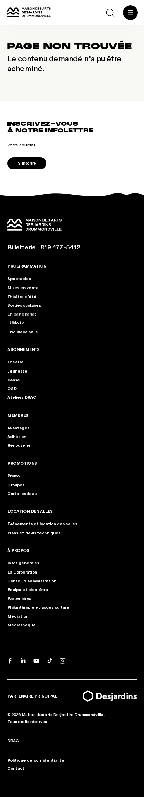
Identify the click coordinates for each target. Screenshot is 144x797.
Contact (15, 767)
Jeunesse (17, 370)
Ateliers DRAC (21, 397)
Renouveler (18, 445)
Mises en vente (23, 287)
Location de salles (30, 510)
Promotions (22, 462)
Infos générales (23, 563)
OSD (11, 388)
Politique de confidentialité (35, 759)
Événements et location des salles (42, 523)
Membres (17, 415)
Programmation (26, 265)
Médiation (17, 616)
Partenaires (19, 598)
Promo (13, 475)
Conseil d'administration (31, 580)
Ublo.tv (17, 322)
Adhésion (16, 436)
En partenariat (21, 314)
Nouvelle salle (24, 331)
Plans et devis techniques (33, 532)
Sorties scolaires (24, 305)
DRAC (13, 740)
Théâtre (15, 362)
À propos (18, 550)
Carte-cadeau (22, 493)
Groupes (15, 484)
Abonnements (23, 349)
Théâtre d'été (21, 296)
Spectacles (19, 278)
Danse (13, 379)
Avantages (18, 427)
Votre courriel (21, 144)
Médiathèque (21, 624)
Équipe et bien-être (27, 589)
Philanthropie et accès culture (38, 606)
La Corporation (22, 571)
